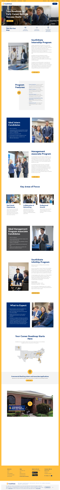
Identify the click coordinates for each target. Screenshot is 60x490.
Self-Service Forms (22, 473)
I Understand (47, 487)
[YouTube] (52, 475)
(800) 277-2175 (46, 470)
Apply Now (35, 72)
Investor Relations (10, 473)
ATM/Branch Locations (47, 473)
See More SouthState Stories (18, 455)
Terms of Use (10, 488)
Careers (8, 470)
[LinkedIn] (48, 475)
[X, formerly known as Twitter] (50, 475)
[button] (6, 456)
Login (55, 3)
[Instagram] (46, 475)
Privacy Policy (38, 488)
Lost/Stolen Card (22, 470)
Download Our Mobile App (36, 470)
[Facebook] (45, 475)
